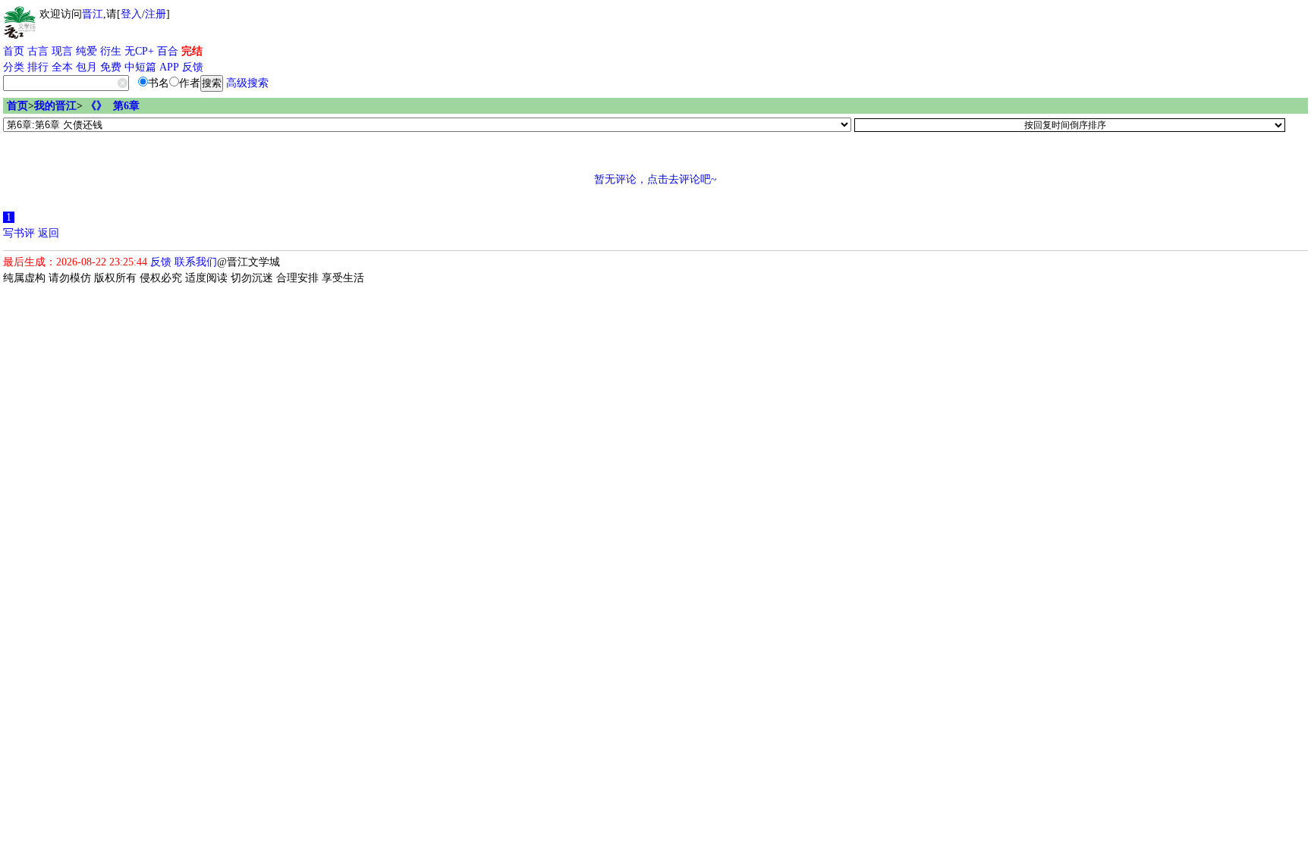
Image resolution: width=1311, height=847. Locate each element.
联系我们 (195, 262)
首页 (13, 51)
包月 (86, 67)
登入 (131, 14)
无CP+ (139, 51)
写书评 (19, 233)
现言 (62, 51)
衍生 (110, 51)
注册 (155, 14)
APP (169, 67)
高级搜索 (247, 83)
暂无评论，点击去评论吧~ (655, 179)
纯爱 (86, 51)
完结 (192, 51)
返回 (48, 233)
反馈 (192, 67)
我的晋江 (55, 105)
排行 (38, 67)
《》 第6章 (113, 105)
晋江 (92, 14)
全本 (62, 67)
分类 (13, 67)
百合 (167, 51)
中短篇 (140, 67)
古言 (38, 51)
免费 (110, 67)
